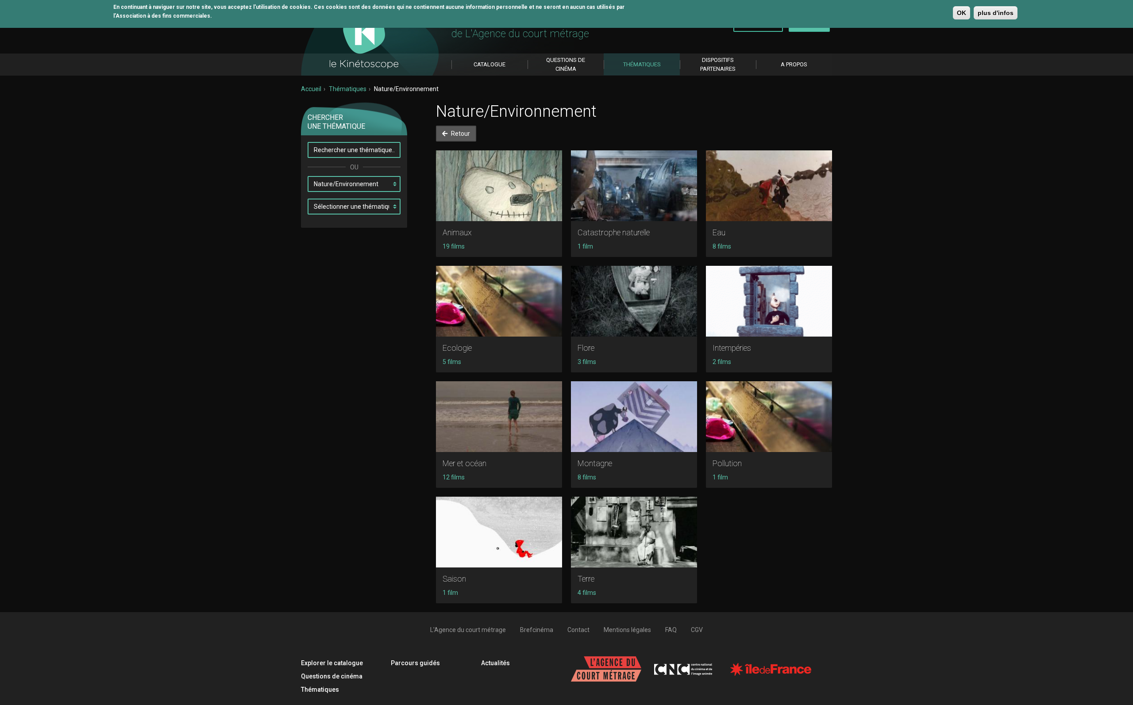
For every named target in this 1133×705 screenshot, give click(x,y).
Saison (454, 578)
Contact (578, 629)
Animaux (457, 232)
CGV (697, 629)
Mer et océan (464, 463)
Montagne (595, 463)
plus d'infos (996, 12)
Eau (719, 232)
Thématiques (347, 88)
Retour (460, 133)
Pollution (727, 463)
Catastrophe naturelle (614, 232)
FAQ (671, 629)
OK (961, 12)
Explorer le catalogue (332, 663)
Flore (586, 347)
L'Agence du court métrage (468, 629)
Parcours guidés (415, 663)
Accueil (311, 88)
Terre (586, 578)
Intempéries (732, 347)
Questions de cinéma (331, 676)
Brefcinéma (536, 629)
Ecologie (457, 347)
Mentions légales (627, 629)
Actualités (495, 663)
